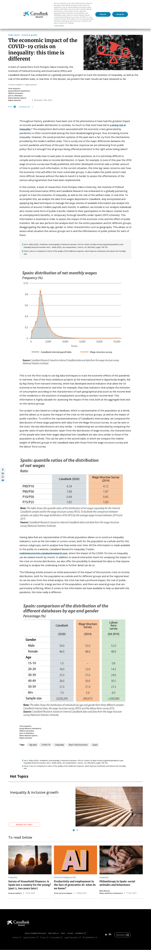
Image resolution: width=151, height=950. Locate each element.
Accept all (120, 14)
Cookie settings (59, 25)
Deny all (103, 14)
